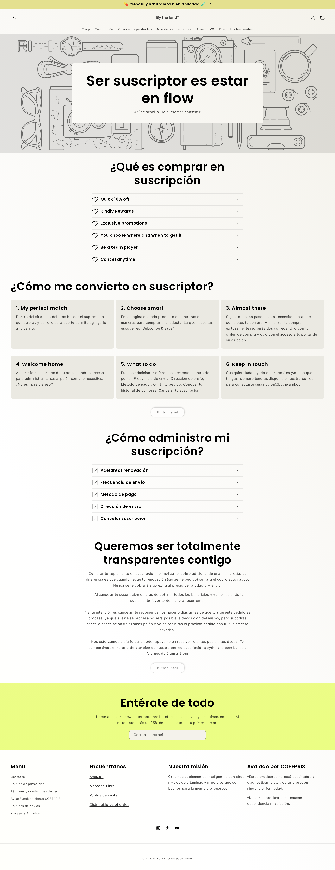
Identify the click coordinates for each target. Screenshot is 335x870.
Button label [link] (167, 412)
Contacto (18, 777)
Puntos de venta (103, 795)
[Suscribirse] (201, 735)
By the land (159, 858)
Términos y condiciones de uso (34, 791)
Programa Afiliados (25, 813)
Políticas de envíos (25, 806)
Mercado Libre (102, 786)
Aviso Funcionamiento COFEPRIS (35, 799)
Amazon (97, 777)
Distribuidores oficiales (109, 804)
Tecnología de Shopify (180, 858)
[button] (15, 17)
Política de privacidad (28, 784)
